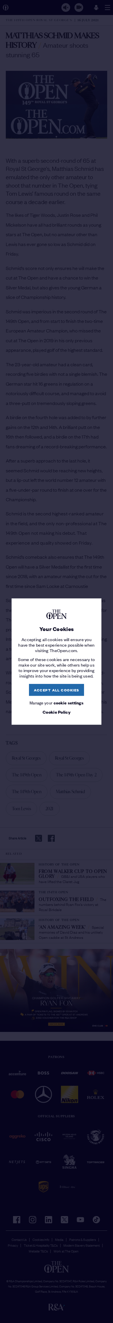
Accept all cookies (56, 690)
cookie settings (69, 703)
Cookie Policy (56, 712)
